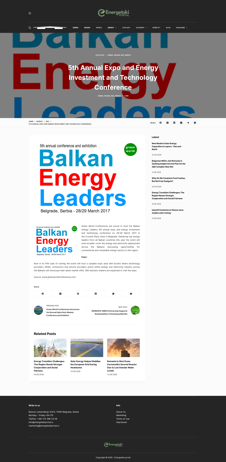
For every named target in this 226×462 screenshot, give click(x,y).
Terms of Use (122, 418)
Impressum (121, 422)
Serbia (75, 28)
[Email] (131, 293)
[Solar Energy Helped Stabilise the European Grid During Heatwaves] (86, 348)
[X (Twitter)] (167, 122)
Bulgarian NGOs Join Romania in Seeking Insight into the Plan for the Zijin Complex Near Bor (168, 164)
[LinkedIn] (174, 122)
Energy (111, 28)
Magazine (180, 28)
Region (87, 28)
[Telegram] (188, 122)
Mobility (156, 28)
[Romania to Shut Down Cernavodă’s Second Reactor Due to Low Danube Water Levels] (123, 348)
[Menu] (30, 13)
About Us (121, 412)
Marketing (121, 415)
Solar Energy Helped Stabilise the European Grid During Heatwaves (85, 364)
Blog (168, 28)
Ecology (126, 28)
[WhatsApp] (195, 122)
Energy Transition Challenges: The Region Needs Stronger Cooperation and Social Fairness (168, 195)
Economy (140, 28)
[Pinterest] (78, 293)
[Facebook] (160, 122)
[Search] (30, 28)
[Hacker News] (181, 122)
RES (122, 55)
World (99, 28)
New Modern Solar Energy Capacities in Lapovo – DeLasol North (166, 146)
